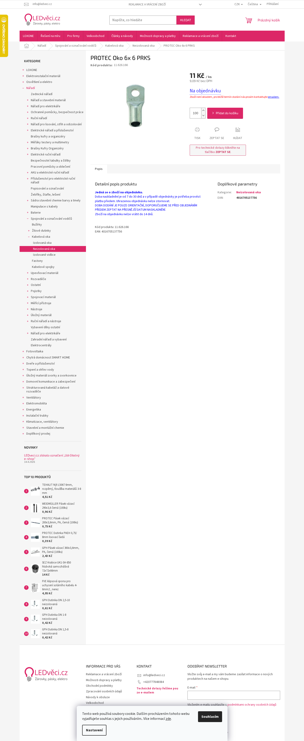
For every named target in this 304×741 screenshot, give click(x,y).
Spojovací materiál (43, 297)
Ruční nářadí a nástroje (46, 321)
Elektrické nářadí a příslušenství (52, 130)
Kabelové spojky (43, 267)
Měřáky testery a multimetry (50, 142)
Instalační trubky (37, 415)
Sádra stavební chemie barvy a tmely (56, 200)
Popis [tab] (99, 169)
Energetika (33, 409)
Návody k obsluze (98, 697)
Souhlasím (210, 716)
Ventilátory (33, 397)
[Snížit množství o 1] (203, 115)
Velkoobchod (95, 703)
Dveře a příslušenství (40, 363)
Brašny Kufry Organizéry (47, 148)
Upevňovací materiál (44, 273)
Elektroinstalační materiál (43, 76)
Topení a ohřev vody (40, 369)
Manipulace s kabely (44, 206)
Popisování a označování (47, 188)
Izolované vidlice (44, 255)
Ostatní (36, 285)
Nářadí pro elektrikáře (45, 106)
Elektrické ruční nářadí (46, 154)
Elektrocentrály (41, 345)
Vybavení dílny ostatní (45, 327)
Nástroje (36, 309)
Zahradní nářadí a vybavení (49, 339)
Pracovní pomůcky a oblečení (50, 166)
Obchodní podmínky (99, 686)
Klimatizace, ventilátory (42, 422)
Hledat (185, 20)
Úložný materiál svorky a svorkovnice (51, 375)
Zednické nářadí (41, 94)
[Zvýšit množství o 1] (203, 110)
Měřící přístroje (41, 303)
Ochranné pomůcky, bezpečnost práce (57, 112)
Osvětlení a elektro (39, 82)
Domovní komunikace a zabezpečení (50, 381)
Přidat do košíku (227, 113)
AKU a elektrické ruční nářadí (50, 172)
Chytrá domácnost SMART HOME (48, 357)
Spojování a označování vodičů (51, 219)
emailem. (273, 97)
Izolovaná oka (42, 243)
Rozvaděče (38, 279)
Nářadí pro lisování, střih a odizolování (56, 124)
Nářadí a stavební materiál (48, 100)
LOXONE (31, 70)
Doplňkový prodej (38, 433)
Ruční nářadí (39, 118)
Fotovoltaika (34, 351)
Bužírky (37, 224)
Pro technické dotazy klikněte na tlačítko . (218, 150)
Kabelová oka (41, 237)
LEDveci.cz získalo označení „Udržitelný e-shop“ (51, 457)
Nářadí (30, 88)
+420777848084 (153, 682)
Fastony (37, 261)
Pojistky (36, 291)
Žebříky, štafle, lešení (45, 194)
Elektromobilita (36, 403)
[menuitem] (28, 36)
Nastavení (94, 730)
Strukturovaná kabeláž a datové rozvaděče (47, 389)
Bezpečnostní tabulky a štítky (51, 160)
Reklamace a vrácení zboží (147, 4)
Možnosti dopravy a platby (104, 680)
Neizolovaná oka (44, 249)
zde (168, 718)
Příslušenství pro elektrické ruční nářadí (53, 180)
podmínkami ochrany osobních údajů (251, 704)
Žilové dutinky (41, 230)
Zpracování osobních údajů (104, 691)
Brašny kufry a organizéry (48, 136)
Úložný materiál (41, 315)
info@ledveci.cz (154, 675)
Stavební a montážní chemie (45, 428)
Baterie (36, 212)
